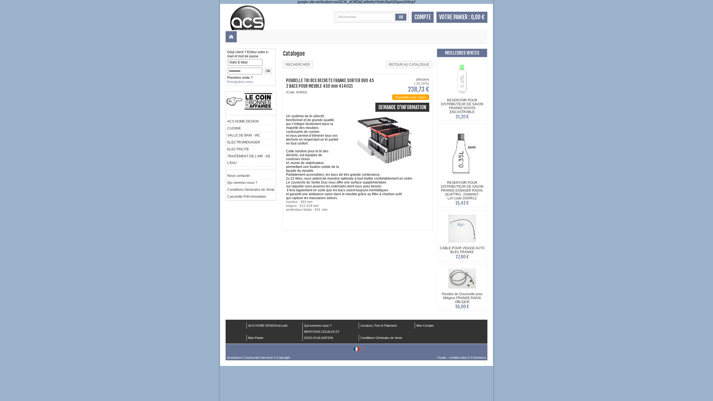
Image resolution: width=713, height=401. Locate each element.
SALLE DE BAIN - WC (243, 135)
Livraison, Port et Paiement (378, 325)
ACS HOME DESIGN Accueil (267, 325)
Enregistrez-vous (240, 82)
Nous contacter (238, 176)
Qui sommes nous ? (242, 183)
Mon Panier (255, 337)
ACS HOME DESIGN (243, 121)
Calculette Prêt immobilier (246, 197)
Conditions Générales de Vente (251, 190)
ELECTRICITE (238, 149)
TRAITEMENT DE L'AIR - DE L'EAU (248, 159)
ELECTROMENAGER (243, 142)
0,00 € (478, 17)
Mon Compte (425, 325)
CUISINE (234, 128)
